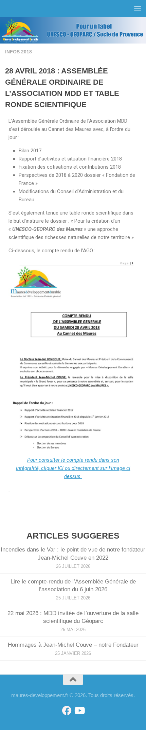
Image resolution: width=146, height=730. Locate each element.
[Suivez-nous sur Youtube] (79, 710)
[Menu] (137, 8)
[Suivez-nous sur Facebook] (67, 710)
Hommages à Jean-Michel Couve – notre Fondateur (73, 645)
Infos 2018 (18, 51)
